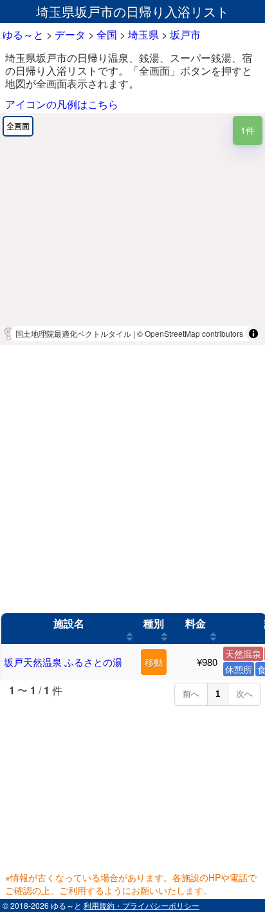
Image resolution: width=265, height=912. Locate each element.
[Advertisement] (132, 479)
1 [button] (217, 694)
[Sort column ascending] (129, 636)
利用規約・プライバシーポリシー (141, 905)
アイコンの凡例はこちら (61, 104)
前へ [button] (191, 694)
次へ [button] (244, 694)
